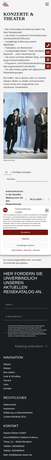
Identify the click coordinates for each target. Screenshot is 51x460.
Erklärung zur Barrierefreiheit (17, 412)
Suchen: (11, 179)
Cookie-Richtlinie (16, 250)
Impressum (36, 250)
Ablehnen (25, 239)
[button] (47, 210)
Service (7, 380)
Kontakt (7, 388)
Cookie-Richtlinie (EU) (14, 416)
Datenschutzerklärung (15, 330)
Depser (7, 364)
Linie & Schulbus (12, 376)
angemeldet (20, 260)
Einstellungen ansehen (25, 245)
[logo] (5, 4)
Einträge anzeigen (22, 172)
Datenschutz (27, 250)
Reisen (7, 368)
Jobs (5, 384)
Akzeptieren (25, 232)
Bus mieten (9, 372)
